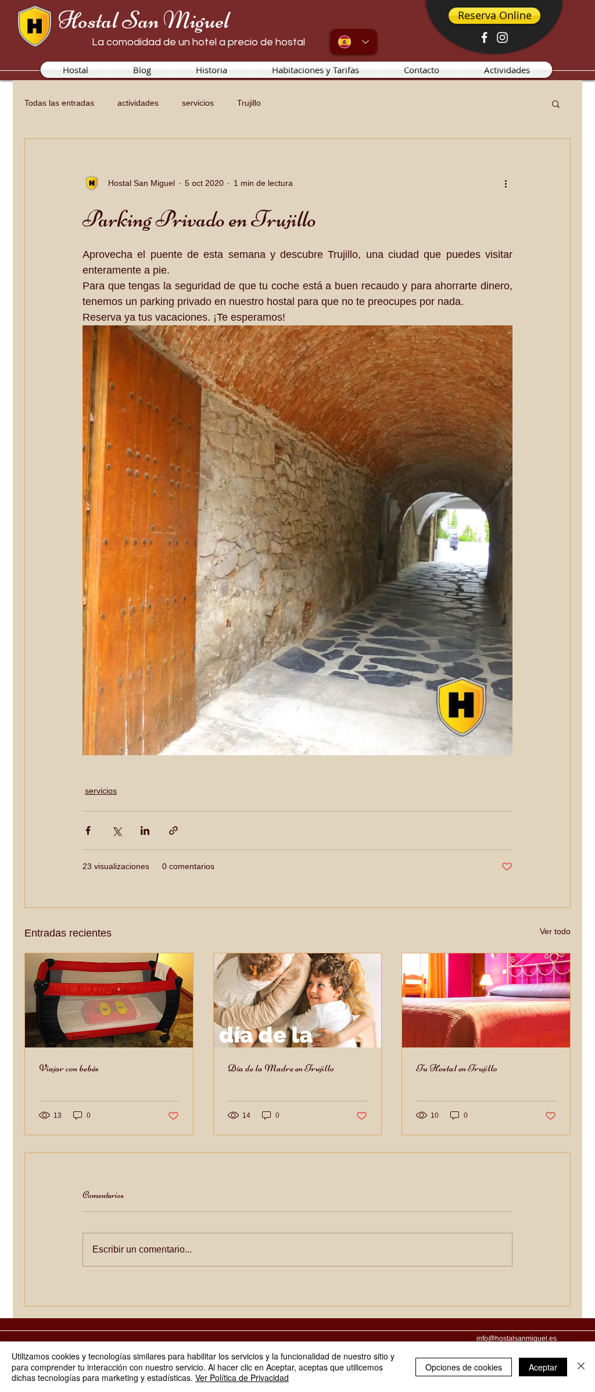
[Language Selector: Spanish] (353, 42)
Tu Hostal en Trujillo (456, 1067)
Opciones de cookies (463, 1367)
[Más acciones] (505, 183)
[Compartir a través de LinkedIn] (144, 830)
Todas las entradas (59, 102)
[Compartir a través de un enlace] (173, 830)
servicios (198, 102)
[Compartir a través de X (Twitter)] (116, 830)
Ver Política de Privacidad (242, 1377)
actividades (138, 102)
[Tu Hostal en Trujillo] (486, 1000)
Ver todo (555, 931)
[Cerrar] (581, 1367)
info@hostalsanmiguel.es (516, 1338)
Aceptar (543, 1367)
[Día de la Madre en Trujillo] (298, 1000)
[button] (555, 103)
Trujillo (249, 102)
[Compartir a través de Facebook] (88, 830)
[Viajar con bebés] (109, 1000)
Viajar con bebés (69, 1067)
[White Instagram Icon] (502, 37)
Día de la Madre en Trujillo (281, 1067)
